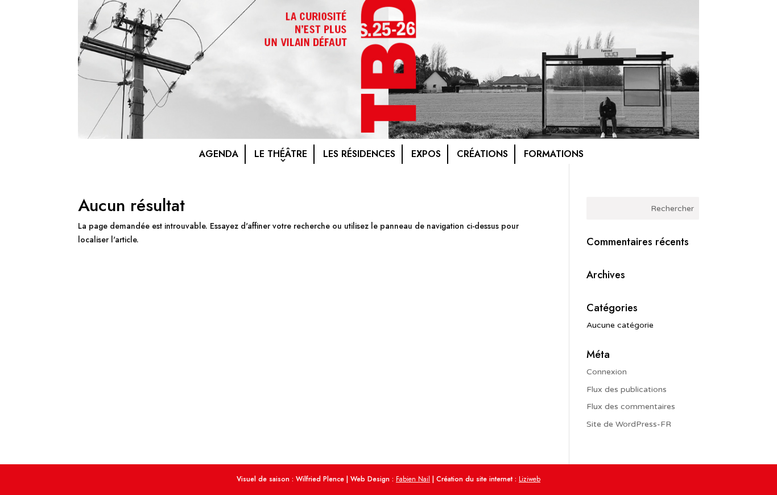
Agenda (218, 153)
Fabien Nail (413, 479)
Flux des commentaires (630, 406)
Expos (426, 153)
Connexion (606, 372)
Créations (482, 153)
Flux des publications (626, 389)
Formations (554, 153)
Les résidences (359, 153)
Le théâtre (280, 153)
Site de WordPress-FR (628, 424)
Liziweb (529, 479)
